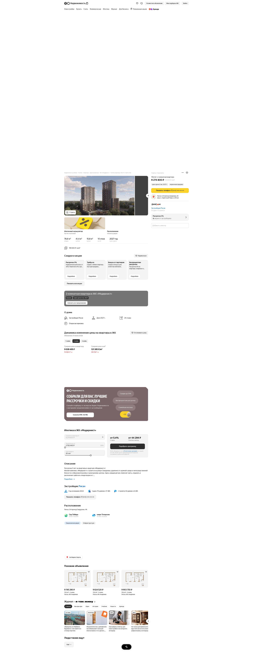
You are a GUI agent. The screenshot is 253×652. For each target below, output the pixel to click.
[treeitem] (69, 9)
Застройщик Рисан (158, 208)
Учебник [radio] (104, 606)
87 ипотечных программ (130, 451)
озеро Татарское (103, 514)
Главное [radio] (68, 606)
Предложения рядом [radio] (72, 523)
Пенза (66, 509)
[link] (185, 3)
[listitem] (77, 318)
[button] (141, 3)
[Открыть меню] (182, 173)
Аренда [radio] (121, 606)
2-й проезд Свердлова (76, 509)
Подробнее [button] (68, 479)
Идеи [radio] (87, 606)
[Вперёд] (148, 196)
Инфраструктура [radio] (88, 523)
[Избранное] (137, 3)
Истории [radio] (95, 606)
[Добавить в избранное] (187, 173)
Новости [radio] (113, 606)
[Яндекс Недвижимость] (76, 3)
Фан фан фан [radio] (78, 606)
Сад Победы (73, 514)
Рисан (82, 486)
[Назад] (64, 223)
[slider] (84, 447)
